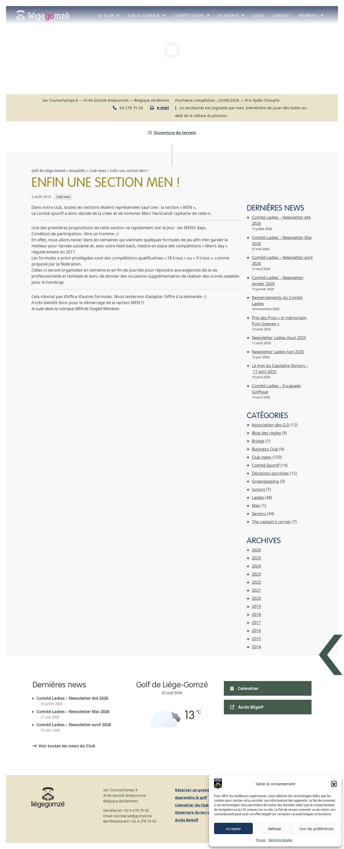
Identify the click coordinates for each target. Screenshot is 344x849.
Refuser (274, 828)
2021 (256, 590)
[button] (333, 783)
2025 (256, 558)
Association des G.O (271, 425)
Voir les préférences (316, 828)
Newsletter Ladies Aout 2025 (279, 337)
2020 (256, 598)
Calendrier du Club (192, 805)
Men (256, 505)
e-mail (163, 107)
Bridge (258, 441)
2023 (256, 574)
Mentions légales (280, 840)
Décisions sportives (270, 473)
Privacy (261, 840)
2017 (256, 622)
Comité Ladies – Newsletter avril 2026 (74, 724)
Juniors (258, 489)
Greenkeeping (265, 481)
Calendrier (248, 688)
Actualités (77, 170)
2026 (256, 550)
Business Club (265, 449)
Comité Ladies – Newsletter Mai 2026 (73, 711)
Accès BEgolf (250, 707)
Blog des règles (266, 433)
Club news (97, 170)
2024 (256, 566)
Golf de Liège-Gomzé (48, 170)
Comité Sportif (266, 465)
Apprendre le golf (191, 797)
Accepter (233, 828)
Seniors (259, 513)
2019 (256, 606)
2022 (256, 582)
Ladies (258, 497)
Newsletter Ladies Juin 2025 (278, 352)
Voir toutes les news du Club (67, 746)
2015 (256, 638)
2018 (256, 614)
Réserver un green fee (195, 789)
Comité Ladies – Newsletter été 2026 (72, 698)
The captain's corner (271, 521)
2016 (256, 630)
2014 (256, 647)
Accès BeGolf (186, 819)
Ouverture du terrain (175, 132)
